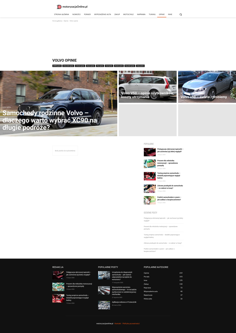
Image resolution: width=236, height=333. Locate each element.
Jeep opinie (140, 66)
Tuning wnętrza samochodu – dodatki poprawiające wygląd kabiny (168, 175)
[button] (181, 14)
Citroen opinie (80, 66)
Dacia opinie (90, 66)
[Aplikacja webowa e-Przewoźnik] (104, 305)
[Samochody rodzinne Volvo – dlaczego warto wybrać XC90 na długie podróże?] (58, 103)
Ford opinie (109, 66)
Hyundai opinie (129, 66)
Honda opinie (119, 66)
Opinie (66, 21)
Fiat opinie (100, 66)
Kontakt (118, 323)
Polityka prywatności (131, 323)
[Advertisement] (118, 40)
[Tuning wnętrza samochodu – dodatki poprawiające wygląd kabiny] (150, 176)
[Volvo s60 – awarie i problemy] (207, 87)
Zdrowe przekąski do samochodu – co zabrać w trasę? (163, 243)
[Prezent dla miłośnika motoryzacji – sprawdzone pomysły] (150, 164)
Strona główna (57, 21)
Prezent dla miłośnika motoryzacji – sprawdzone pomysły (167, 163)
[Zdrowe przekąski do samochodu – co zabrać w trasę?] (150, 189)
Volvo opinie (6, 107)
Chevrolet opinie (68, 66)
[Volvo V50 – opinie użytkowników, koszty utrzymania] (148, 87)
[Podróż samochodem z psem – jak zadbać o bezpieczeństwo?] (150, 200)
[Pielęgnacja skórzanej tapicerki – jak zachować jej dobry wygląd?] (150, 152)
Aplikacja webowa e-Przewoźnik (124, 302)
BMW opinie (57, 66)
